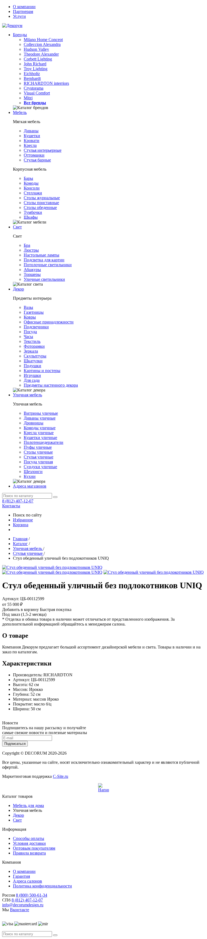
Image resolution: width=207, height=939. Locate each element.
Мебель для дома (28, 805)
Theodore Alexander (41, 54)
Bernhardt (32, 78)
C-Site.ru (60, 776)
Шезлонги (33, 471)
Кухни (30, 476)
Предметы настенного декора (51, 385)
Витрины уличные (41, 413)
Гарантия (21, 876)
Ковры (30, 317)
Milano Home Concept (43, 39)
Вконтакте (19, 909)
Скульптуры (35, 356)
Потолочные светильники (48, 264)
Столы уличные (38, 452)
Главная (20, 538)
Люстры (31, 250)
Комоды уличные (40, 427)
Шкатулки (33, 361)
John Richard (35, 64)
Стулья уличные (38, 457)
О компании (24, 6)
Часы (28, 336)
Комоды (31, 183)
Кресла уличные (39, 432)
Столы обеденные (40, 207)
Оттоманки (34, 155)
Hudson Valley (36, 49)
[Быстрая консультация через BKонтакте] (103, 788)
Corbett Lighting (38, 59)
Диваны (31, 131)
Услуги (19, 16)
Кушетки (32, 135)
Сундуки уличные (40, 466)
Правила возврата (29, 853)
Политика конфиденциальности (42, 886)
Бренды (20, 34)
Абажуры (32, 269)
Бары (28, 178)
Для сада (32, 380)
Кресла (30, 145)
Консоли (32, 188)
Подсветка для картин (44, 260)
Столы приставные (41, 202)
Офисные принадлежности (49, 322)
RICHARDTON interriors (46, 83)
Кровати (31, 140)
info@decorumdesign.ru (22, 905)
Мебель (20, 112)
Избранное (23, 520)
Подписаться (15, 744)
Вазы (28, 307)
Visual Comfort (37, 93)
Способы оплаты (28, 838)
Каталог (20, 543)
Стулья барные (37, 160)
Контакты (11, 506)
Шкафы (31, 217)
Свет (17, 227)
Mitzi (28, 98)
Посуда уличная (38, 462)
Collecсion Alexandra (42, 44)
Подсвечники (36, 327)
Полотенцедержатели (43, 442)
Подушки (32, 365)
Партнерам (23, 11)
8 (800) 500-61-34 (31, 895)
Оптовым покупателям (34, 848)
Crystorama (33, 88)
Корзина (20, 524)
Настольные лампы (41, 255)
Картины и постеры (42, 370)
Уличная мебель (27, 395)
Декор (18, 289)
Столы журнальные (42, 197)
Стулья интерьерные (42, 150)
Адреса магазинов (29, 486)
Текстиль (32, 341)
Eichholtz (32, 73)
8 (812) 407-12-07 (17, 501)
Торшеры (32, 274)
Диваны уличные (40, 418)
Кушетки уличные (40, 437)
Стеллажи (33, 193)
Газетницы (34, 312)
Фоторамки (34, 346)
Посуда (30, 331)
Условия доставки (29, 843)
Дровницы (33, 423)
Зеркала (31, 351)
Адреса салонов (27, 881)
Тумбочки (33, 212)
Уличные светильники (44, 279)
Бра (27, 245)
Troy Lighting (35, 68)
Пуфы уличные (38, 447)
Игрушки (32, 375)
